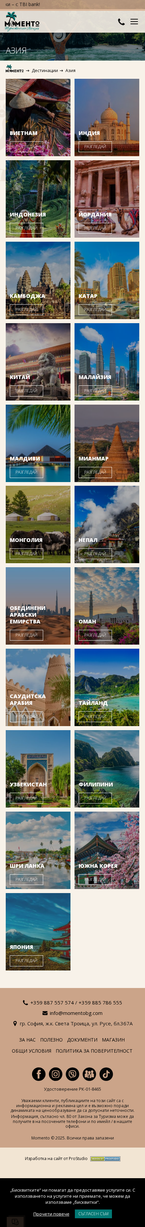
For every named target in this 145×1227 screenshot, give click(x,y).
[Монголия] (38, 524)
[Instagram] (55, 1074)
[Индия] (107, 117)
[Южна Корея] (107, 850)
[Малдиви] (38, 443)
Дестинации (45, 70)
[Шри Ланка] (38, 850)
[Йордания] (107, 199)
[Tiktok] (106, 1074)
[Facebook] (39, 1074)
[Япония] (38, 931)
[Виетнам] (38, 117)
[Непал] (107, 524)
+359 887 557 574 (52, 1002)
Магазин (113, 1040)
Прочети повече (51, 1214)
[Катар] (107, 280)
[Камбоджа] (38, 280)
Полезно (51, 1040)
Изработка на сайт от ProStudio (56, 1158)
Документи (82, 1040)
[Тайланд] (107, 687)
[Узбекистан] (38, 769)
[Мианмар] (107, 443)
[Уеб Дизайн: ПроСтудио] (104, 1158)
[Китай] (38, 362)
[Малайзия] (107, 362)
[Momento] (23, 22)
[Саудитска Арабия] (38, 687)
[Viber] (72, 1074)
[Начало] (15, 70)
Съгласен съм (93, 1214)
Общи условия (31, 1051)
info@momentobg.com (76, 1013)
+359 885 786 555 (100, 1002)
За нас (27, 1040)
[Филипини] (107, 769)
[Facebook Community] (89, 1074)
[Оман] (107, 606)
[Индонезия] (38, 199)
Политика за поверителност (94, 1051)
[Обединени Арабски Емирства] (38, 606)
